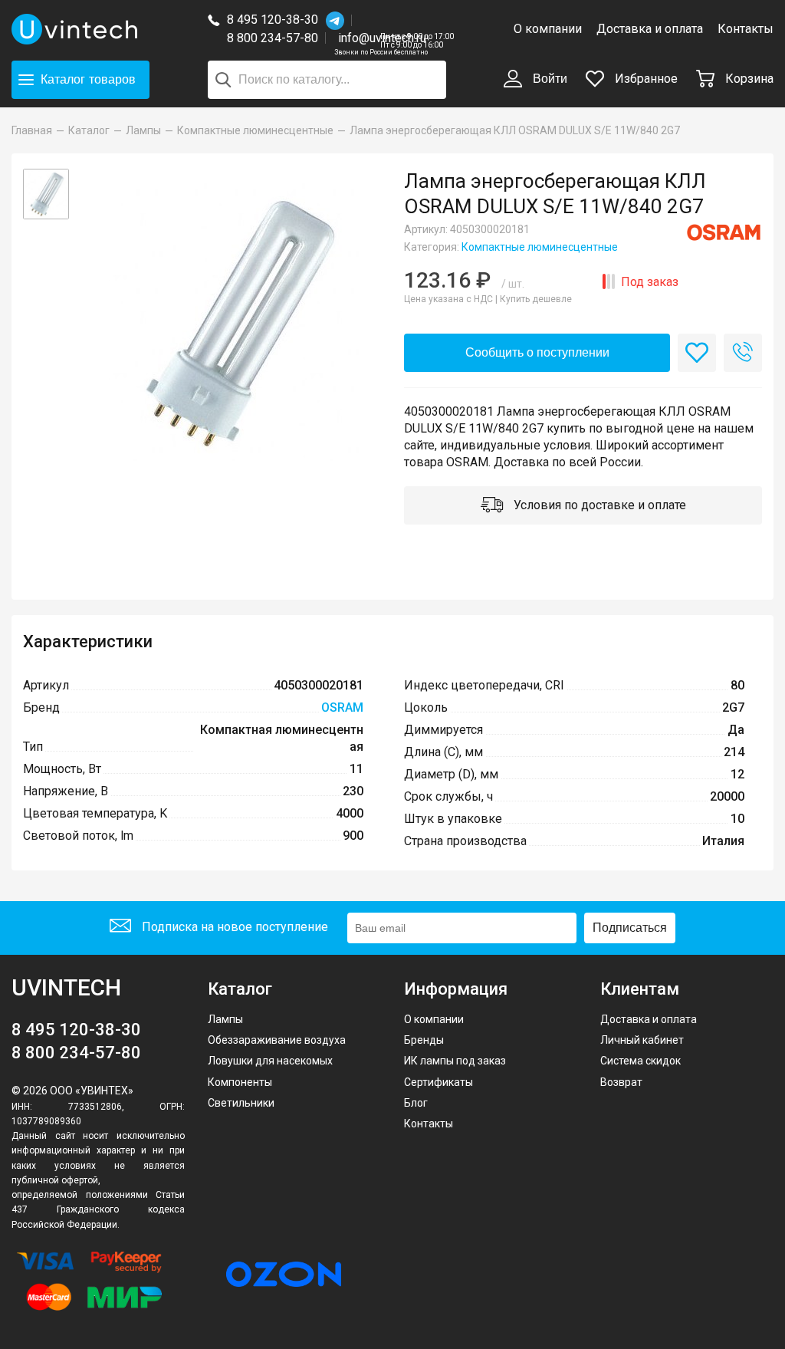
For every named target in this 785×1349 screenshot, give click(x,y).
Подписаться (630, 927)
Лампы (225, 1019)
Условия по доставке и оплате (598, 505)
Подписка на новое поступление (233, 927)
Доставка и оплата (649, 28)
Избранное (645, 78)
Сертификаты (438, 1082)
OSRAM (342, 707)
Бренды (424, 1040)
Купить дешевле (536, 299)
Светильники (241, 1103)
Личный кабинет (642, 1040)
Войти (548, 78)
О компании (548, 28)
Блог (416, 1103)
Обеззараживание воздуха (277, 1040)
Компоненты (240, 1082)
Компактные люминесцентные (539, 247)
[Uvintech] (98, 29)
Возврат (621, 1082)
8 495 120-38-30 (272, 19)
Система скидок (640, 1061)
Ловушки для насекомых (270, 1061)
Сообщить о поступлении (537, 352)
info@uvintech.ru (382, 38)
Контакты (746, 28)
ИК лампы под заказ (455, 1061)
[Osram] (723, 232)
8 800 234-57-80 (276, 39)
